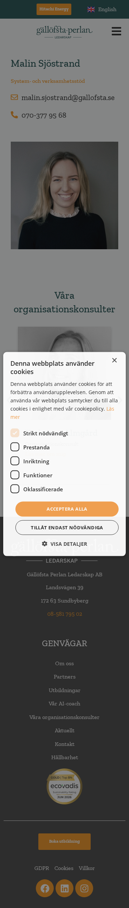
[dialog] (64, 454)
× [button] (114, 360)
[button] (64, 543)
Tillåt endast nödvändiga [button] (67, 527)
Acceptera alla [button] (67, 509)
